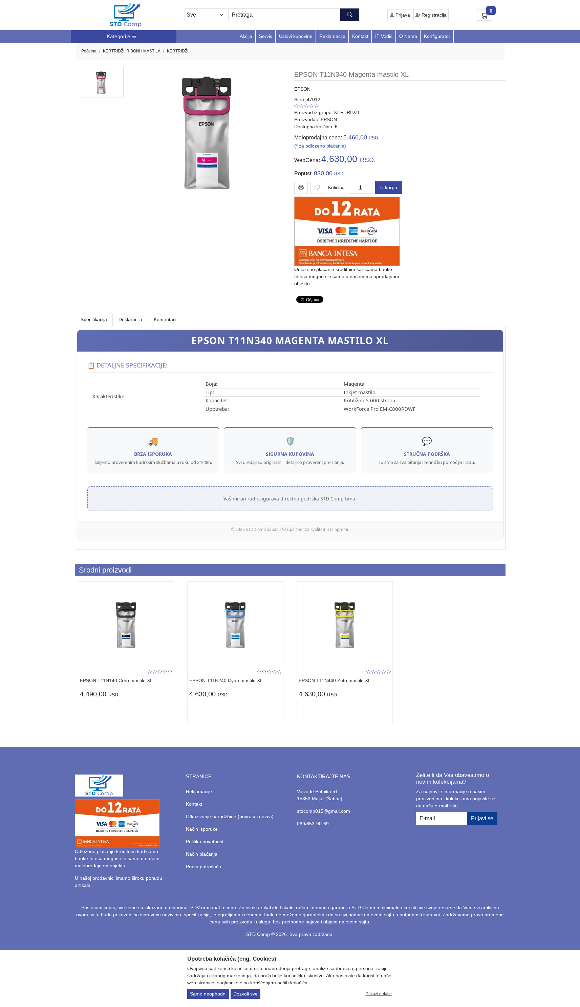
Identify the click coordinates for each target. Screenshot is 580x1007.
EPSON (302, 89)
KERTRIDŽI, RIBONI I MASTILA (131, 51)
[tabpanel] (290, 434)
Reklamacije (332, 36)
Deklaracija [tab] (130, 319)
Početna (88, 51)
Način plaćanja (201, 854)
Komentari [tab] (165, 319)
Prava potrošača (203, 866)
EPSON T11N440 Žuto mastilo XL (335, 680)
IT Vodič (383, 36)
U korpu (388, 187)
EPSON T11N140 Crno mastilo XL (116, 680)
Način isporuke (202, 829)
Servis (265, 36)
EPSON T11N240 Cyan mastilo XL (226, 680)
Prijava (402, 15)
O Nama (408, 36)
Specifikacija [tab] (94, 319)
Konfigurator (437, 36)
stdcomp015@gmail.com (323, 811)
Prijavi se (482, 818)
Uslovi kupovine (296, 36)
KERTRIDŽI (177, 51)
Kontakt (360, 36)
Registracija (433, 15)
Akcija (246, 36)
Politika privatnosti (205, 841)
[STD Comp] (125, 15)
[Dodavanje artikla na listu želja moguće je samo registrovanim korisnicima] (317, 188)
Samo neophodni (208, 994)
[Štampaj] (301, 187)
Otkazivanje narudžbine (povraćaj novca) (230, 816)
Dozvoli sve (245, 994)
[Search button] (349, 14)
